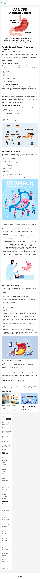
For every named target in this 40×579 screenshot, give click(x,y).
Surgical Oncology (6, 566)
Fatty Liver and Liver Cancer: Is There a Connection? (6, 441)
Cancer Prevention (8, 410)
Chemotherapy (5, 521)
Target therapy (13, 316)
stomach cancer (11, 224)
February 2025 (5, 480)
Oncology (14, 410)
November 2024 (5, 487)
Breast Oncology (5, 505)
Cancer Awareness (6, 510)
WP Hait (20, 576)
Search (4, 416)
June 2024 (4, 496)
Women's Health (5, 568)
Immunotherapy (20, 323)
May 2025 (4, 473)
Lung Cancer (4, 542)
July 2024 (4, 494)
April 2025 (4, 476)
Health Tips (4, 536)
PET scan (32, 245)
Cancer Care (4, 512)
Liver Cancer (4, 538)
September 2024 (5, 491)
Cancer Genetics (5, 515)
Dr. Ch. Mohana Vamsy (13, 51)
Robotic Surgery (5, 561)
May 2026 (4, 469)
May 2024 (4, 498)
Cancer (20, 51)
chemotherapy (8, 314)
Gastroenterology (5, 524)
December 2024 (5, 485)
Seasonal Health (5, 563)
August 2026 (5, 462)
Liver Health (4, 540)
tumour (29, 88)
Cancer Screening (5, 519)
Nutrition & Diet (5, 545)
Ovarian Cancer (5, 549)
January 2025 (5, 482)
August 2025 (5, 471)
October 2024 (5, 489)
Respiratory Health (6, 559)
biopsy (8, 250)
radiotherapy (20, 307)
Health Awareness (5, 533)
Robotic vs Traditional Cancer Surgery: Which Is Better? (6, 433)
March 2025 (4, 478)
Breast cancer (5, 503)
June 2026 (4, 467)
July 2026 (4, 464)
